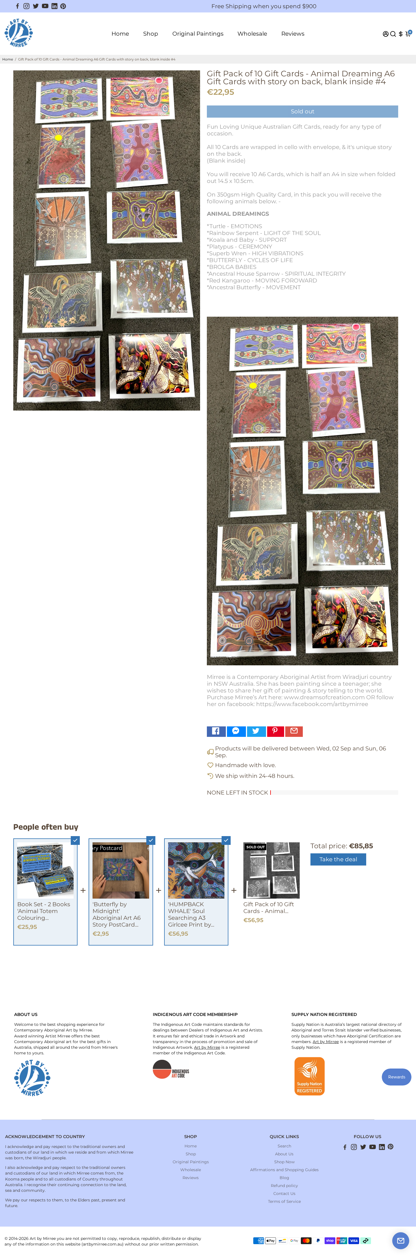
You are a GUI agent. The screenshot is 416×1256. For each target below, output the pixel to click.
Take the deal (338, 859)
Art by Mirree (207, 1047)
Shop (150, 33)
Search (284, 1146)
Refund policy (284, 1185)
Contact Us (284, 1193)
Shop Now (284, 1162)
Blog (284, 1177)
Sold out (302, 111)
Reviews (293, 33)
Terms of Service (284, 1201)
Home (120, 33)
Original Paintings (198, 33)
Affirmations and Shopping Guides (284, 1169)
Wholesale (252, 33)
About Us (284, 1154)
